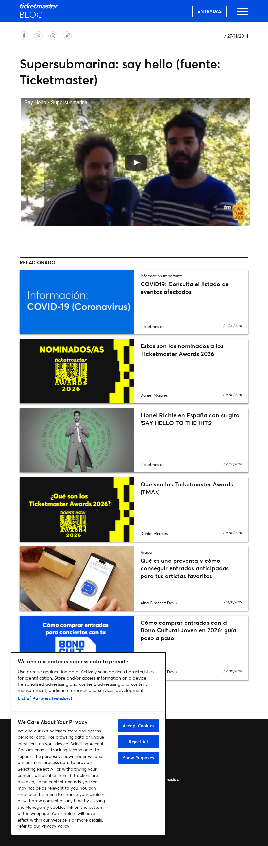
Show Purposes (138, 758)
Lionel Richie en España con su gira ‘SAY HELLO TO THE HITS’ (190, 418)
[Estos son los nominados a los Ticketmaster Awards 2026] (77, 371)
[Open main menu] (242, 14)
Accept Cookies (138, 726)
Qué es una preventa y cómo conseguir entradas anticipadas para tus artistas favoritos (185, 568)
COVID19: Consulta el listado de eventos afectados (185, 287)
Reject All (138, 742)
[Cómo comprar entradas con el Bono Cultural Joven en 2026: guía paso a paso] (77, 648)
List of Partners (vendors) (45, 698)
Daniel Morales (154, 395)
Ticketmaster (152, 326)
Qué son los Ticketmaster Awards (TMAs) (187, 488)
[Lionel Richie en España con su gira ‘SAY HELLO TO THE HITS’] (77, 440)
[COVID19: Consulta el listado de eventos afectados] (77, 302)
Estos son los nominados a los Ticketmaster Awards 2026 (182, 349)
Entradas (209, 11)
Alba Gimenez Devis (159, 602)
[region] (88, 744)
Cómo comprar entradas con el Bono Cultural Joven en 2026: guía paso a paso (188, 630)
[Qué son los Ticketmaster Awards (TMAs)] (77, 509)
